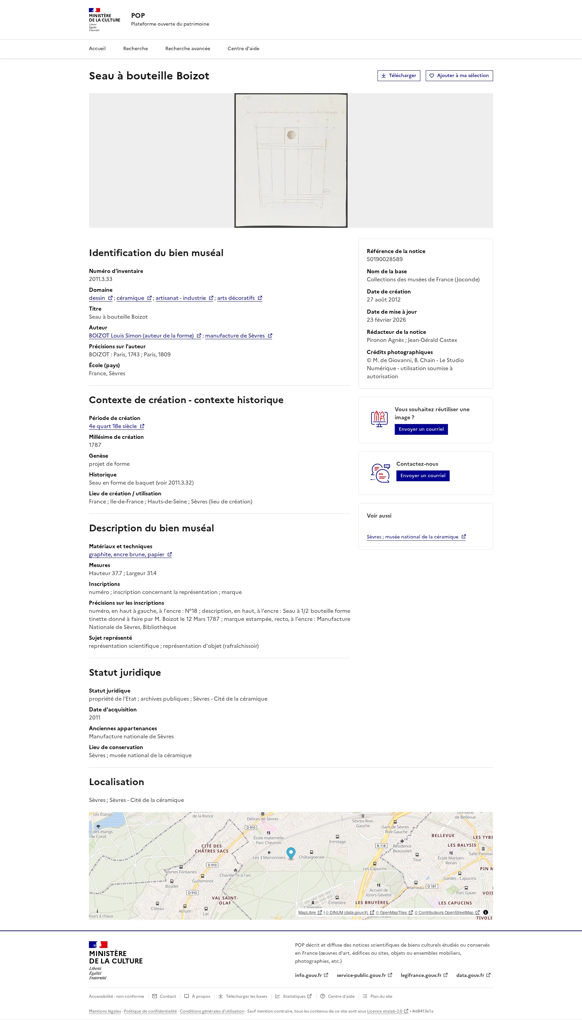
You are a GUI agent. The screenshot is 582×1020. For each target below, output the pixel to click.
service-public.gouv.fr (361, 975)
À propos (201, 996)
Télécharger (402, 75)
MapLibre (307, 912)
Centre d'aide (243, 48)
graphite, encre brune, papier (126, 554)
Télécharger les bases (246, 996)
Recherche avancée (187, 48)
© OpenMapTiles (391, 912)
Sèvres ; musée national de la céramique (412, 536)
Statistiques (294, 996)
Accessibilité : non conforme (116, 996)
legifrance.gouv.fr (421, 975)
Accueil (97, 48)
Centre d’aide (341, 996)
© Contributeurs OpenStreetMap (444, 912)
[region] (291, 866)
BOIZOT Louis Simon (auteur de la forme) (141, 335)
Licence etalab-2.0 (384, 1011)
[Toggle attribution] (486, 912)
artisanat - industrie (181, 298)
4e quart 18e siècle (113, 426)
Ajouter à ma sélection (463, 75)
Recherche (135, 48)
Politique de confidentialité (150, 1011)
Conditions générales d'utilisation (212, 1011)
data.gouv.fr (470, 975)
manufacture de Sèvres (235, 335)
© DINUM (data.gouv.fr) (347, 912)
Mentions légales (105, 1011)
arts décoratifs (236, 298)
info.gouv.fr (308, 975)
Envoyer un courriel (421, 429)
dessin (97, 298)
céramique (130, 298)
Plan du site (381, 996)
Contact (168, 996)
